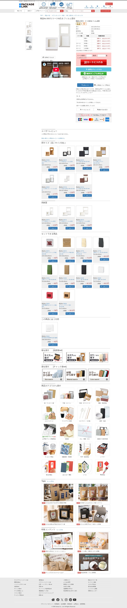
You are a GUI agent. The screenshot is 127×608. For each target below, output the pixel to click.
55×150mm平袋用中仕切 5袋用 (49, 337)
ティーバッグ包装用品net (45, 588)
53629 (99, 278)
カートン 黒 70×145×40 (82, 279)
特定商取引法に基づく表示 (70, 590)
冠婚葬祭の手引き (68, 588)
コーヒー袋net (17, 593)
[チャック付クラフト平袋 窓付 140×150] (67, 242)
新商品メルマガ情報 (69, 584)
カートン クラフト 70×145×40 (66, 279)
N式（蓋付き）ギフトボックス (74, 15)
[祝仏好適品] (49, 466)
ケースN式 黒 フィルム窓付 (66, 161)
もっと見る (50, 481)
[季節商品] (102, 466)
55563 (48, 336)
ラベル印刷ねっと (18, 590)
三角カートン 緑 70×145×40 (49, 279)
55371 (99, 160)
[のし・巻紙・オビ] (84, 430)
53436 (65, 278)
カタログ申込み (92, 584)
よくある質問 (67, 582)
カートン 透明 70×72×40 (99, 279)
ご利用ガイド (67, 580)
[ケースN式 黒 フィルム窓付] (67, 151)
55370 (82, 160)
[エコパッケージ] (49, 412)
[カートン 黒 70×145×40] (84, 269)
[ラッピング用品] (49, 448)
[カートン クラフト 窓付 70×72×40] (67, 295)
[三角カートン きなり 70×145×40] (84, 242)
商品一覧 (19, 10)
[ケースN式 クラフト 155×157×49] (101, 151)
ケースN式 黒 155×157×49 (82, 161)
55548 (48, 160)
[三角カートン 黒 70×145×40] (101, 242)
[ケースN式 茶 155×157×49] (84, 179)
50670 (48, 251)
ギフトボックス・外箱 (58, 15)
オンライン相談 (92, 582)
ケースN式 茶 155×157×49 (82, 188)
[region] (75, 15)
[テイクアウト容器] (67, 412)
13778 (99, 251)
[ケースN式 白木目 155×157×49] (67, 179)
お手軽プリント (40, 10)
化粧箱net (16, 586)
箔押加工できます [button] (49, 57)
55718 (65, 187)
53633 (48, 303)
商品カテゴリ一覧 (92, 580)
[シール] (84, 466)
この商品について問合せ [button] (103, 85)
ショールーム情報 (92, 588)
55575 (65, 160)
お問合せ (76, 604)
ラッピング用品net (19, 595)
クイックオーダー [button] (106, 11)
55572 (65, 219)
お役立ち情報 (67, 586)
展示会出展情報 (92, 586)
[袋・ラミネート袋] (49, 395)
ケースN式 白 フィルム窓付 (49, 221)
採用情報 (82, 604)
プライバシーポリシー (47, 604)
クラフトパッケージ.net (45, 582)
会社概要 (63, 604)
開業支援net (17, 582)
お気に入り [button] (86, 85)
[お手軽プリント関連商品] (49, 430)
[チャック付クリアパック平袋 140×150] (50, 242)
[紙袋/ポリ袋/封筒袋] (102, 430)
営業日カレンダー (92, 590)
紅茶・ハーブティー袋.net (45, 584)
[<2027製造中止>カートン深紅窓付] (50, 295)
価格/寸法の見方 (103, 109)
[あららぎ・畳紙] (67, 466)
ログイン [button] (109, 3)
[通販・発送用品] (102, 395)
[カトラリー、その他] (84, 412)
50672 (65, 251)
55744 (82, 187)
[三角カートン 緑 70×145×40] (50, 269)
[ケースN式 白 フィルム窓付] (50, 211)
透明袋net (41, 580)
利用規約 (57, 604)
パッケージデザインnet (20, 584)
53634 (65, 303)
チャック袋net (17, 588)
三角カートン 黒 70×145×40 (100, 252)
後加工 (29, 10)
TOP (41, 15)
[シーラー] (102, 448)
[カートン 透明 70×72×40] (101, 269)
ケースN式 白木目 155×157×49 (66, 188)
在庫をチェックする (94, 69)
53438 (82, 278)
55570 (48, 219)
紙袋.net (41, 595)
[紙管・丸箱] (102, 412)
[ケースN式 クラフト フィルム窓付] (50, 151)
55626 (48, 187)
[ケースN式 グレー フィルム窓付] (50, 179)
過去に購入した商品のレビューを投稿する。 (53, 138)
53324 (48, 278)
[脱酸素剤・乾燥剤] (67, 448)
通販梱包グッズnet (43, 590)
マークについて (85, 109)
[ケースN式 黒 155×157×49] (84, 151)
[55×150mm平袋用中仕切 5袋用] (50, 328)
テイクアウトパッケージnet (21, 580)
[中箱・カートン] (67, 395)
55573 (82, 219)
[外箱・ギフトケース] (84, 395)
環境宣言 (69, 604)
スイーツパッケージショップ (46, 593)
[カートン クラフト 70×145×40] (67, 269)
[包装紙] (67, 430)
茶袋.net (41, 586)
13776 (82, 251)
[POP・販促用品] (84, 448)
